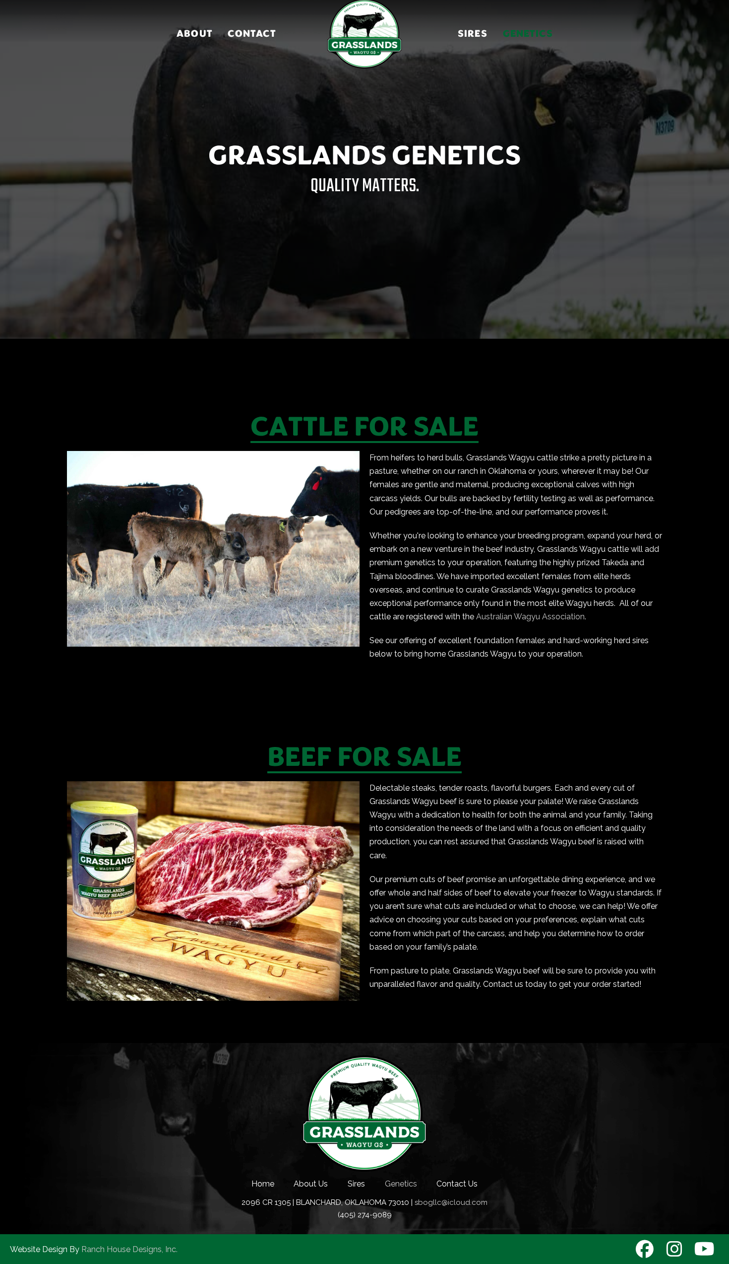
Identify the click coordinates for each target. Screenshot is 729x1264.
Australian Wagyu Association (530, 616)
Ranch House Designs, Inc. (129, 1249)
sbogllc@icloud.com (451, 1202)
